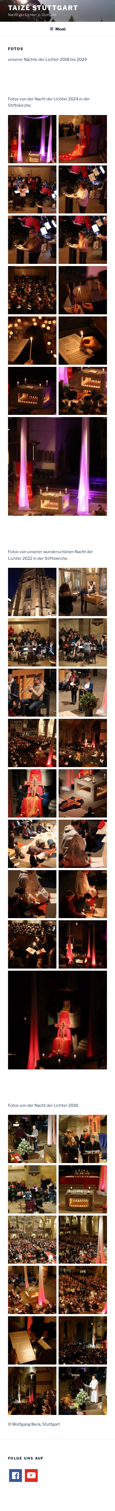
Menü (60, 29)
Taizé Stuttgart (43, 8)
